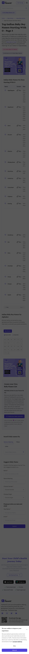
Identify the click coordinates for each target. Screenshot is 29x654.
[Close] (27, 629)
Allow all (14, 650)
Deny (14, 646)
